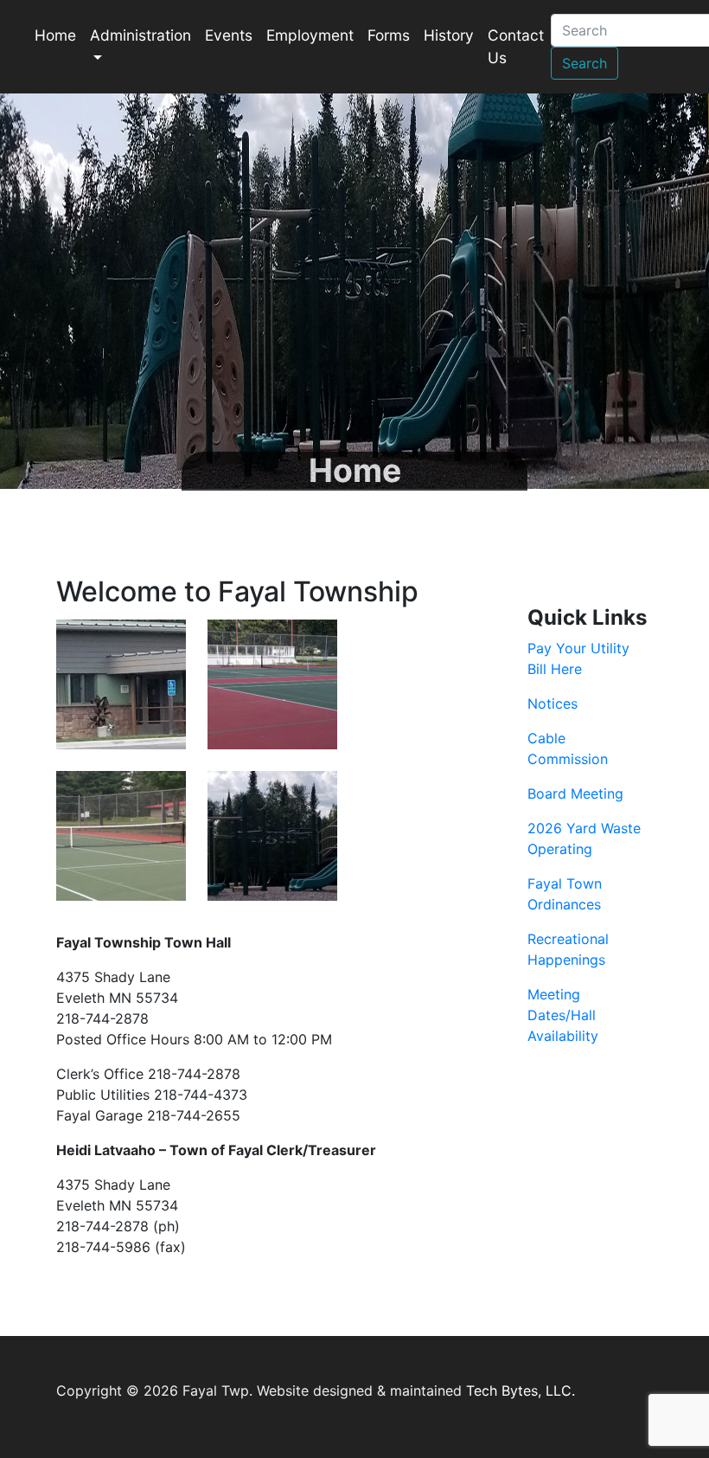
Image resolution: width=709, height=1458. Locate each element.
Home (55, 35)
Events (228, 35)
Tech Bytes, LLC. (520, 1390)
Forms (388, 35)
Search (584, 63)
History (449, 35)
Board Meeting (575, 793)
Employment (310, 35)
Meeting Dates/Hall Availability (562, 1015)
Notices (552, 703)
